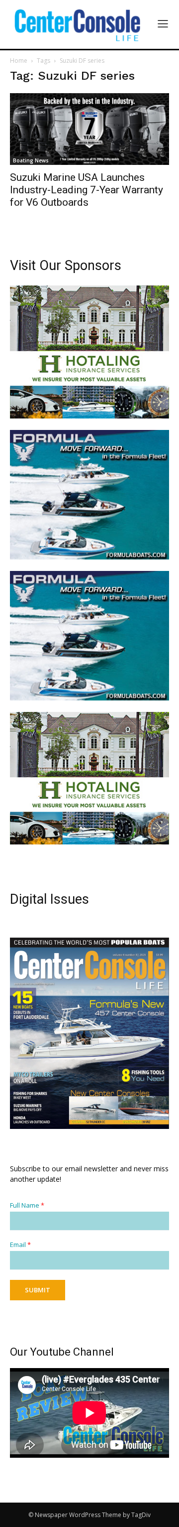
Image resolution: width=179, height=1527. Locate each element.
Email (20, 1245)
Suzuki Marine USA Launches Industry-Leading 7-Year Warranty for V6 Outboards (86, 189)
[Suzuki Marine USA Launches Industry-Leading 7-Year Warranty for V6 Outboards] (89, 129)
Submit (37, 1289)
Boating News (31, 160)
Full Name (27, 1205)
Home (18, 60)
